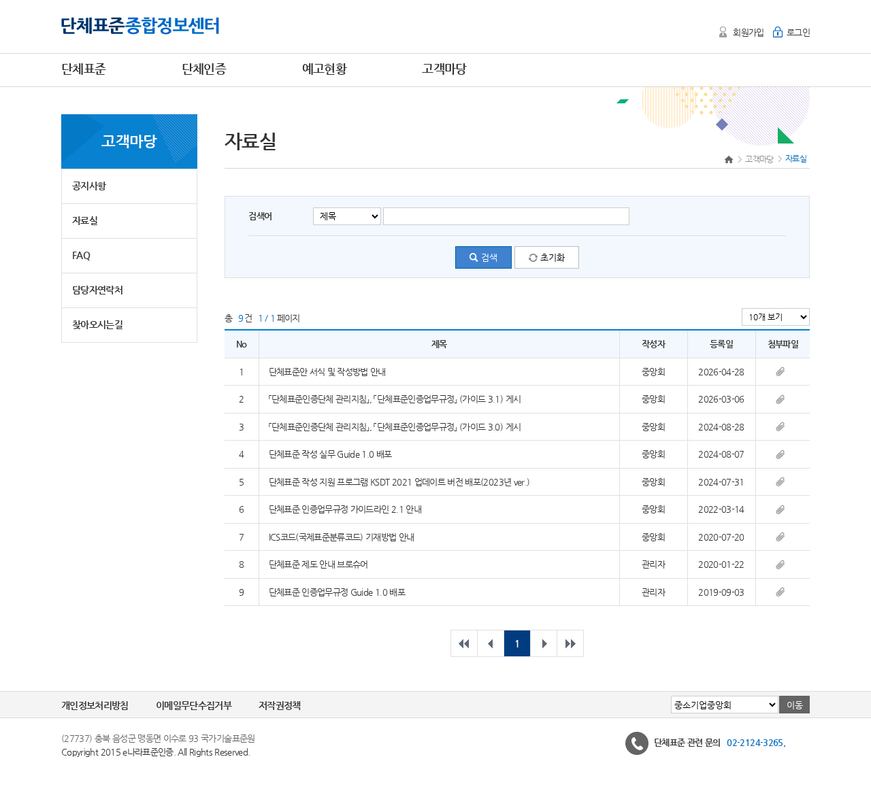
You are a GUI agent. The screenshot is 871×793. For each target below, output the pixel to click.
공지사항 (88, 185)
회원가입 (748, 32)
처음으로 (464, 643)
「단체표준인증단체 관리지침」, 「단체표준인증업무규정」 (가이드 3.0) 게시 (395, 426)
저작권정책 (280, 705)
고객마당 (759, 159)
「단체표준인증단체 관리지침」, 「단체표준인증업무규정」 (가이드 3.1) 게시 (395, 398)
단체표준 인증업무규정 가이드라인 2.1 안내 (345, 509)
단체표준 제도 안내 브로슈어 (318, 564)
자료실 (84, 220)
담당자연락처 (97, 289)
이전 (491, 643)
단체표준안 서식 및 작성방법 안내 (327, 371)
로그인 (798, 32)
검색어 (260, 216)
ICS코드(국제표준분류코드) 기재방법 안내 (341, 537)
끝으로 (570, 643)
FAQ (81, 255)
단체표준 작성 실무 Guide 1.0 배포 (330, 454)
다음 (544, 643)
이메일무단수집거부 (193, 705)
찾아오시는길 (97, 324)
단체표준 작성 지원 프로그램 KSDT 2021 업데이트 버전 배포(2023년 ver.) (399, 481)
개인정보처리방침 (95, 705)
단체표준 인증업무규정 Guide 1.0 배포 (337, 592)
